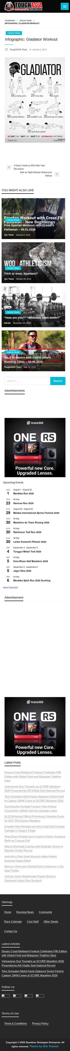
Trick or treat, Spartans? (21, 273)
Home (7, 912)
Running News (25, 912)
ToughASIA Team (19, 49)
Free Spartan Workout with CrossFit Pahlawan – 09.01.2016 (29, 227)
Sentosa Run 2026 (23, 503)
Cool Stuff (32, 921)
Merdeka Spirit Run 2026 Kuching (31, 580)
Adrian (7, 323)
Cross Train (25, 21)
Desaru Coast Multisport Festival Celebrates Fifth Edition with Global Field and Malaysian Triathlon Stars (33, 776)
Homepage (10, 21)
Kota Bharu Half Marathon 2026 (30, 561)
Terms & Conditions (15, 1023)
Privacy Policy (40, 1023)
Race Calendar (13, 921)
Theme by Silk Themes (44, 1046)
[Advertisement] (35, 656)
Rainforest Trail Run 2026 (27, 532)
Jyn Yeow (9, 235)
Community (45, 912)
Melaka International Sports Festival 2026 (36, 512)
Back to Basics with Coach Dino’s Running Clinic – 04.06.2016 (27, 359)
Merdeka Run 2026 (23, 493)
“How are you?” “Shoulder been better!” (32, 317)
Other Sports (51, 921)
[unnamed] (35, 447)
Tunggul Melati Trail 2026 (27, 551)
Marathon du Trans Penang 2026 (31, 522)
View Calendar (10, 587)
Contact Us (10, 931)
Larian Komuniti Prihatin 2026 (29, 541)
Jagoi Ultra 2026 (22, 570)
